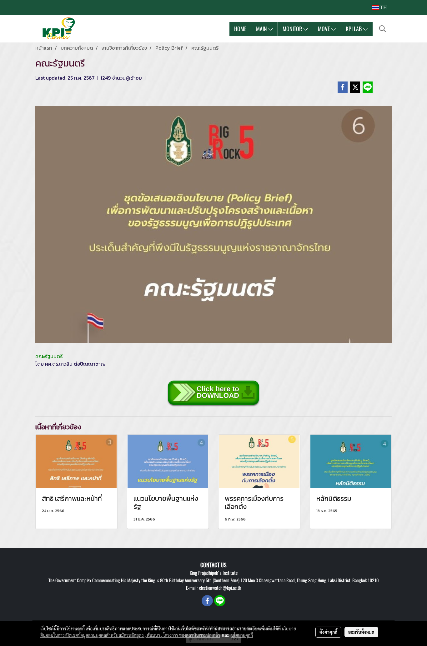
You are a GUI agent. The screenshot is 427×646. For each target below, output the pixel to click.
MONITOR (293, 29)
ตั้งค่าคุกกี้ (328, 632)
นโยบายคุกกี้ (242, 635)
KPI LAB (354, 29)
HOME (240, 29)
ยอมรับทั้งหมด (361, 632)
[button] (382, 29)
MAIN (262, 29)
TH (383, 7)
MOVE (324, 29)
